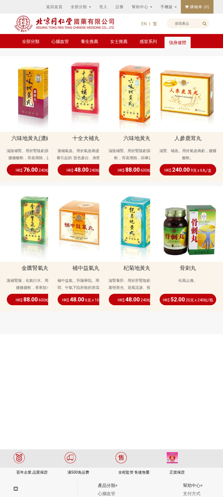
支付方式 (191, 493)
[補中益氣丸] (86, 223)
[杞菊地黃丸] (137, 223)
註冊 (120, 7)
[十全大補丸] (86, 94)
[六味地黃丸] (137, 94)
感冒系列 (148, 41)
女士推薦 (119, 41)
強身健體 (177, 42)
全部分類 (79, 7)
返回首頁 (54, 7)
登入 (103, 7)
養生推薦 (89, 41)
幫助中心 (141, 7)
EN (144, 23)
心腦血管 (60, 41)
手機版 (167, 7)
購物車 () (199, 7)
